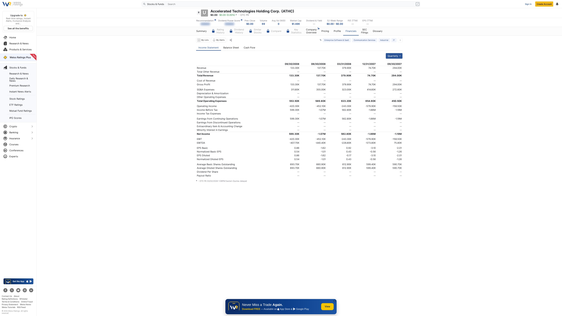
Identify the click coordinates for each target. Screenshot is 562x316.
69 (263, 23)
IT (394, 40)
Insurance (14, 138)
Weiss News (25, 304)
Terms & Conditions (10, 302)
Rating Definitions (10, 299)
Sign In (528, 4)
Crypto (13, 126)
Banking (13, 132)
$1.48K (296, 23)
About (16, 296)
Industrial (384, 40)
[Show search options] (417, 4)
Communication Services (364, 40)
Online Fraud (27, 302)
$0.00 (249, 23)
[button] (203, 40)
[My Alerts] (557, 4)
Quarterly (393, 55)
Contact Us (7, 296)
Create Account (544, 4)
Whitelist (23, 299)
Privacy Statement (10, 304)
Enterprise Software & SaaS (336, 40)
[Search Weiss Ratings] (144, 4)
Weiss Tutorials (8, 307)
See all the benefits (18, 28)
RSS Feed (21, 307)
